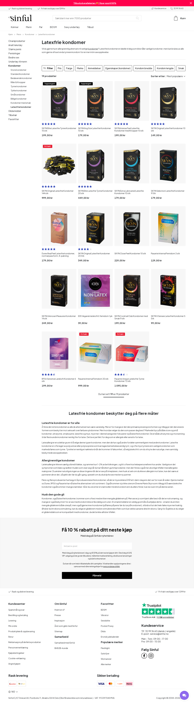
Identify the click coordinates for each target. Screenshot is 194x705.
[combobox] (94, 18)
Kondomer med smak (21, 103)
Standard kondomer (20, 74)
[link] (10, 34)
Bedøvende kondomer (21, 78)
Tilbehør (12, 115)
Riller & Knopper (18, 82)
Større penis (14, 49)
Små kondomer (18, 94)
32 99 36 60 (178, 8)
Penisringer (14, 53)
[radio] (43, 124)
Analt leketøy (15, 45)
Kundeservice (160, 8)
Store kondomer (18, 70)
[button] (191, 3)
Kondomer (14, 65)
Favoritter (13, 119)
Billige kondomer (19, 98)
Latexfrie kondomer (21, 107)
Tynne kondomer (19, 86)
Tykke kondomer (19, 90)
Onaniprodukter (16, 40)
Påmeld (97, 575)
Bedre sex (13, 57)
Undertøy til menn (17, 61)
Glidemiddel (14, 110)
